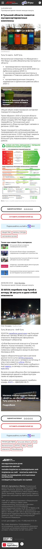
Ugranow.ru (5, 51)
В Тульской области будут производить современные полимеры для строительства (24, 252)
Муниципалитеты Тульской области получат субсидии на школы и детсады (24, 258)
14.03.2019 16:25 (6, 8)
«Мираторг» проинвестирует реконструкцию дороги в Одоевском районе (24, 265)
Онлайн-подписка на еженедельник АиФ (20, 469)
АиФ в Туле (17, 326)
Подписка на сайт (10, 472)
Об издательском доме (12, 464)
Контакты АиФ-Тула (28, 472)
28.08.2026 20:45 (7, 283)
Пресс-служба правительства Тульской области (20, 201)
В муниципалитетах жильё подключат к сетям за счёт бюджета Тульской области (24, 272)
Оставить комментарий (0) (21, 217)
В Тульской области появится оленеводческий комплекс (19, 245)
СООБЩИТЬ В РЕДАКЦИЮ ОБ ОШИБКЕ (17, 480)
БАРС (10, 382)
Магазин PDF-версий (11, 466)
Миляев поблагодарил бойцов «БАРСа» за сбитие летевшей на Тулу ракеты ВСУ (21, 398)
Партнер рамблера (19, 539)
